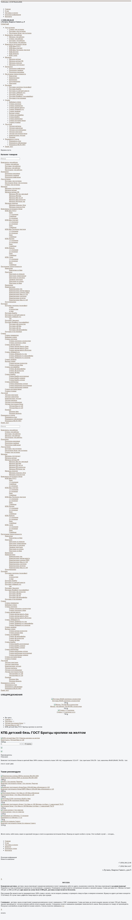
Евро (11, 212)
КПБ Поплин (13, 52)
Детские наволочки (16, 128)
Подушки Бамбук (15, 89)
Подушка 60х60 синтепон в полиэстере (66, 701)
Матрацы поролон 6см (17, 207)
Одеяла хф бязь (14, 372)
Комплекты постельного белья (15, 44)
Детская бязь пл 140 (16, 406)
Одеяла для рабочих (16, 39)
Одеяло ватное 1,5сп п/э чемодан (12, 812)
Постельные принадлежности (15, 74)
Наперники (13, 79)
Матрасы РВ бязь (15, 196)
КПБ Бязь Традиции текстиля (19, 50)
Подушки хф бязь (15, 326)
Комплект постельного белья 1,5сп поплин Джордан (19, 783)
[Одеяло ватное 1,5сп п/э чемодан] (12, 810)
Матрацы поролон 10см (17, 205)
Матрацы (8, 57)
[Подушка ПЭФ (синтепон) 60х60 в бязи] (16, 798)
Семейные (12, 216)
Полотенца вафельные (17, 68)
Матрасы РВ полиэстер (17, 199)
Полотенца (9, 66)
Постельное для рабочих (17, 42)
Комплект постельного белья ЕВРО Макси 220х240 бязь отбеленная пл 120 (27, 789)
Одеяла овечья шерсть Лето (18, 348)
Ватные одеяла (14, 113)
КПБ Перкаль (14, 53)
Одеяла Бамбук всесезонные (19, 376)
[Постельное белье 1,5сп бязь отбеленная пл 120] (20, 793)
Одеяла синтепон (15, 104)
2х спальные (13, 218)
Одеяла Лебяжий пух (16, 109)
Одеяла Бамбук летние (17, 380)
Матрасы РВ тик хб (16, 198)
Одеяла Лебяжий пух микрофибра (21, 356)
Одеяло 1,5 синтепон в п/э (66, 712)
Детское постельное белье (18, 133)
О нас (7, 11)
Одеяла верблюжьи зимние (18, 387)
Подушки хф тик (15, 328)
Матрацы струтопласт (17, 65)
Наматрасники (14, 78)
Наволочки (13, 76)
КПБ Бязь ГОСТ (15, 46)
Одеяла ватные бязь (16, 365)
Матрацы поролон (15, 63)
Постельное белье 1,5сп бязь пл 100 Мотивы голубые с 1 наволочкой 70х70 (27, 806)
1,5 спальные (13, 214)
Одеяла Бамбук (14, 117)
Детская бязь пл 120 (16, 408)
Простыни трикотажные (17, 276)
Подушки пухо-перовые (17, 98)
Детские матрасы (15, 126)
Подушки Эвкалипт (16, 94)
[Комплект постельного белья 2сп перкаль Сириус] (10, 821)
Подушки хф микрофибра (18, 330)
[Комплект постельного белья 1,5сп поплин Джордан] (11, 781)
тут (63, 906)
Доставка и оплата (11, 13)
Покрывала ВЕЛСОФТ (17, 145)
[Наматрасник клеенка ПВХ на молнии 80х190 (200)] (20, 776)
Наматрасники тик (15, 289)
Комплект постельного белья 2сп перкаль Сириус (18, 823)
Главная (8, 9)
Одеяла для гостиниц (16, 29)
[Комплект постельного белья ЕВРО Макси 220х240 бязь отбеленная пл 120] (25, 787)
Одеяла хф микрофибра (17, 369)
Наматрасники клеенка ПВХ (19, 292)
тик (10, 318)
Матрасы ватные (15, 59)
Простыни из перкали (17, 274)
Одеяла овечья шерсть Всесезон (20, 350)
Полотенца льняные (16, 70)
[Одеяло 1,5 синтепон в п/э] (66, 710)
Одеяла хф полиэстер (16, 370)
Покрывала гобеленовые (18, 143)
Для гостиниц (10, 27)
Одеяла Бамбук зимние (17, 378)
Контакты (8, 16)
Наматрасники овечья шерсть (19, 291)
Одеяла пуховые (15, 122)
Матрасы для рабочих (16, 37)
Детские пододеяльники (17, 130)
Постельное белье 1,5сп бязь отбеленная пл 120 (17, 795)
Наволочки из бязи (15, 270)
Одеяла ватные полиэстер (18, 363)
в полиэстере (13, 309)
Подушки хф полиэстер (17, 324)
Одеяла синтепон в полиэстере (20, 341)
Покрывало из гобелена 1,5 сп (11, 817)
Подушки (8, 85)
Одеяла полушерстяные (17, 120)
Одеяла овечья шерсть (17, 107)
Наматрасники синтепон (18, 296)
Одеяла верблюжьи (16, 119)
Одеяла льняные (15, 111)
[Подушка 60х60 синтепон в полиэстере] (66, 699)
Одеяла (7, 100)
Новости (8, 846)
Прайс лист (9, 146)
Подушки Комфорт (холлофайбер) (21, 96)
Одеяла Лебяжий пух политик (19, 357)
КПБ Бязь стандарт (15, 48)
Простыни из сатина (16, 281)
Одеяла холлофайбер (16, 115)
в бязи (11, 307)
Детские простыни (15, 132)
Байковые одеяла (15, 102)
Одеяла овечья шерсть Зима (18, 346)
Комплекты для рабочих (13, 35)
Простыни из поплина (17, 277)
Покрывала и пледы (12, 139)
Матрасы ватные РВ (16, 61)
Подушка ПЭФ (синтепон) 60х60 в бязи (15, 800)
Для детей (8, 124)
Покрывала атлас (15, 141)
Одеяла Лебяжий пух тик (18, 354)
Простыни (12, 83)
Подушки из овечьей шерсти (19, 91)
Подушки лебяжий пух (17, 92)
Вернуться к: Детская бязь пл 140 (12, 740)
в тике (11, 311)
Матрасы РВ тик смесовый (18, 194)
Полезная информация (13, 14)
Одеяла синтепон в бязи (17, 343)
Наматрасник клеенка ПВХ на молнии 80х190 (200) (19, 778)
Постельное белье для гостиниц (20, 33)
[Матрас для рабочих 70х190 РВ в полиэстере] (66, 704)
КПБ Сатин (13, 55)
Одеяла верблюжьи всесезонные (20, 385)
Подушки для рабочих (17, 40)
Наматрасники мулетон (17, 298)
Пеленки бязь (14, 411)
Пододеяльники (14, 81)
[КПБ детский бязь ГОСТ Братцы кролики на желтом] (20, 738)
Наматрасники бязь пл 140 (18, 300)
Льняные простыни (16, 279)
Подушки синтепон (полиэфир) (20, 87)
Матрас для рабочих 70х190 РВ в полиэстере (66, 706)
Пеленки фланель (15, 413)
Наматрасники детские (17, 135)
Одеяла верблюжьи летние (18, 383)
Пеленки (12, 137)
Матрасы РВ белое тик (17, 201)
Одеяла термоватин (16, 106)
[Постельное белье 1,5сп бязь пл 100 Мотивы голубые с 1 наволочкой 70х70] (32, 804)
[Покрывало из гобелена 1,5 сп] (14, 815)
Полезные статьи (11, 848)
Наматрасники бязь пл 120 (18, 294)
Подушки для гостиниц (17, 31)
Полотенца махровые (16, 72)
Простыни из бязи (15, 283)
